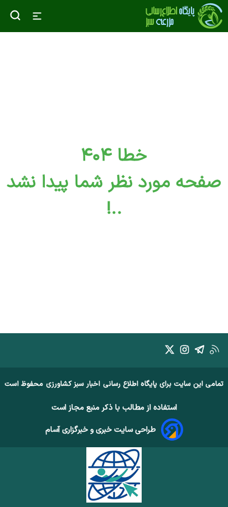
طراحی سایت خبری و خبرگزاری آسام (100, 430)
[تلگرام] (199, 351)
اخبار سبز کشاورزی (73, 384)
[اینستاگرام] (184, 351)
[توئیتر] (169, 351)
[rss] (214, 351)
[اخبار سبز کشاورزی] (184, 16)
